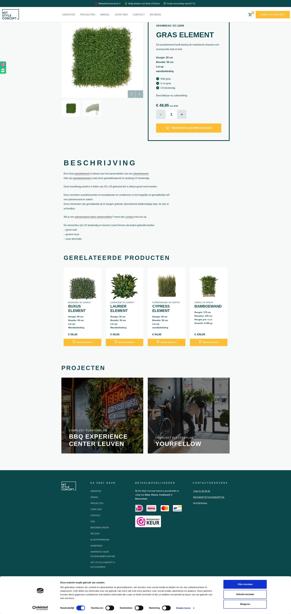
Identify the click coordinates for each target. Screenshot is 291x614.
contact (129, 217)
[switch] (109, 608)
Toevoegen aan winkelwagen (191, 128)
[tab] (100, 164)
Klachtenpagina (99, 539)
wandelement (82, 173)
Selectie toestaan (245, 594)
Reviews (155, 14)
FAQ (92, 521)
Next (139, 94)
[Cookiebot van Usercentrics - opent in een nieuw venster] (40, 608)
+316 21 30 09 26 (201, 491)
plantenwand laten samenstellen (93, 217)
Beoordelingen (99, 527)
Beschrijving (100, 163)
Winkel (105, 14)
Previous (131, 94)
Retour (94, 533)
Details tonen (183, 608)
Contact (139, 14)
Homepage (96, 546)
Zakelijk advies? (272, 14)
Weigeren (245, 604)
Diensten (68, 14)
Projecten (87, 14)
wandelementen (82, 178)
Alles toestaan (245, 584)
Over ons (121, 14)
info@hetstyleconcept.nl (209, 497)
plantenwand (141, 173)
